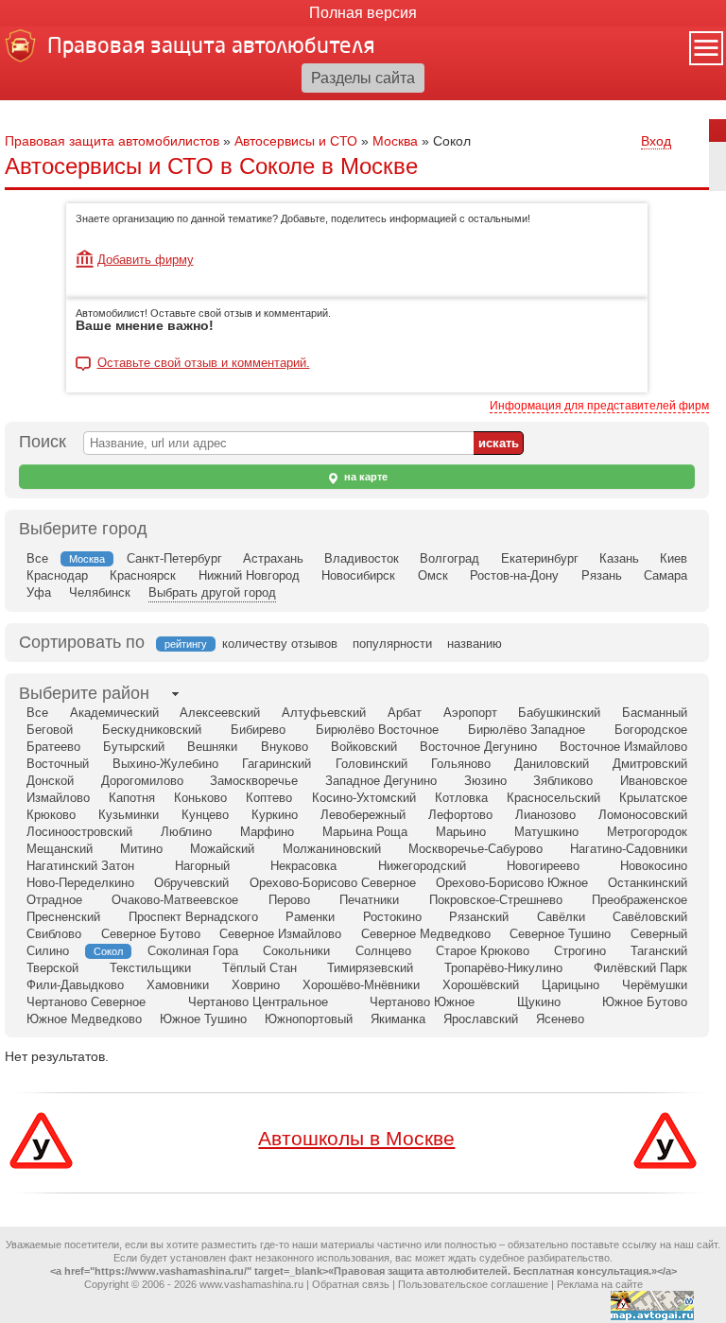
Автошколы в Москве (356, 1138)
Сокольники (296, 951)
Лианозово (545, 815)
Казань (619, 558)
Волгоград (449, 558)
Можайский (222, 849)
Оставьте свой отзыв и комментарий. (203, 363)
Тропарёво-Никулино (503, 968)
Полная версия (363, 13)
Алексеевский (220, 712)
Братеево (53, 747)
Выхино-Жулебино (165, 764)
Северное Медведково (426, 934)
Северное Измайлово (280, 934)
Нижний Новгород (249, 575)
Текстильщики (150, 968)
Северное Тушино (560, 934)
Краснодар (57, 575)
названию (474, 643)
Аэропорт (470, 712)
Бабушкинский (559, 712)
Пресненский (63, 917)
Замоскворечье (254, 781)
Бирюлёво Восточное (377, 729)
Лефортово (460, 815)
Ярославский (480, 1019)
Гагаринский (276, 764)
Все (37, 558)
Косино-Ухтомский (364, 798)
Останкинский (647, 883)
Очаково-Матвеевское (175, 900)
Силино (47, 951)
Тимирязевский (370, 968)
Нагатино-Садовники (628, 849)
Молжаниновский (332, 849)
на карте (364, 476)
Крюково (51, 815)
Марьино (461, 832)
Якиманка (398, 1019)
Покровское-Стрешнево (495, 900)
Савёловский (650, 917)
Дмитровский (650, 764)
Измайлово (58, 798)
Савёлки (561, 917)
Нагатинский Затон (80, 866)
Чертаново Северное (86, 1002)
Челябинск (99, 592)
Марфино (267, 832)
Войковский (364, 747)
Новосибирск (358, 575)
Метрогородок (647, 832)
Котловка (461, 798)
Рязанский (479, 917)
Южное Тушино (203, 1019)
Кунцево (205, 815)
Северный (659, 934)
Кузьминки (128, 815)
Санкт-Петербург (174, 558)
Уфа (38, 592)
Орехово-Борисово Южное (512, 883)
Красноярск (143, 575)
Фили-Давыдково (75, 985)
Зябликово (563, 781)
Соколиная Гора (192, 951)
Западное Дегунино (381, 781)
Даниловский (551, 764)
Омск (433, 575)
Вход (656, 140)
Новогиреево (543, 866)
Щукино (539, 1002)
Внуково (284, 747)
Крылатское (653, 798)
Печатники (369, 900)
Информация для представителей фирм (599, 405)
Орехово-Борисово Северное (333, 883)
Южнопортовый (309, 1019)
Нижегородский (422, 866)
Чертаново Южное (422, 1002)
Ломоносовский (642, 815)
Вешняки (212, 747)
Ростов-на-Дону (514, 575)
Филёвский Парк (640, 968)
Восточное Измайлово (623, 747)
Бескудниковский (151, 729)
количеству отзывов (279, 643)
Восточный (57, 764)
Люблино (186, 832)
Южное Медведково (84, 1019)
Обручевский (191, 883)
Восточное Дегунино (478, 747)
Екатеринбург (540, 558)
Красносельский (553, 798)
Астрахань (273, 558)
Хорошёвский (480, 985)
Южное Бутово (644, 1002)
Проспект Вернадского (193, 917)
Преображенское (639, 900)
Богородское (650, 729)
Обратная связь (350, 1284)
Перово (289, 900)
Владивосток (361, 558)
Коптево (269, 798)
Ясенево (560, 1019)
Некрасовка (303, 866)
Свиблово (53, 934)
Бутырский (133, 747)
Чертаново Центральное (258, 1002)
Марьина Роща (364, 832)
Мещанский (59, 849)
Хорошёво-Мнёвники (361, 985)
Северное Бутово (150, 934)
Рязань (601, 575)
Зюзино (485, 781)
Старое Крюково (482, 951)
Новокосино (653, 866)
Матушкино (546, 832)
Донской (50, 781)
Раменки (310, 917)
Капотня (132, 798)
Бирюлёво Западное (526, 729)
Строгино (580, 951)
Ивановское (653, 781)
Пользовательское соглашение (473, 1284)
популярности (392, 643)
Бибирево (258, 729)
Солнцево (383, 951)
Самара (665, 575)
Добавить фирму (145, 259)
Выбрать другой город (212, 592)
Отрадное (54, 900)
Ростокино (392, 917)
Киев (673, 558)
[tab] (84, 694)
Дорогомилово (142, 781)
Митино (141, 849)
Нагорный (202, 866)
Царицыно (570, 985)
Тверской (52, 968)
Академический (114, 712)
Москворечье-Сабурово (475, 849)
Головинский (371, 764)
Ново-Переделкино (80, 883)
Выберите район (84, 693)
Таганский (659, 951)
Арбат (405, 712)
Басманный (654, 712)
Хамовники (178, 985)
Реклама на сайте (600, 1284)
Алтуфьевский (324, 712)
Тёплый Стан (259, 968)
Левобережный (363, 815)
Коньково (200, 798)
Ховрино (256, 985)
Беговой (49, 729)
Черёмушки (654, 985)
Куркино (274, 815)
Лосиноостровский (79, 832)
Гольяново (461, 764)
